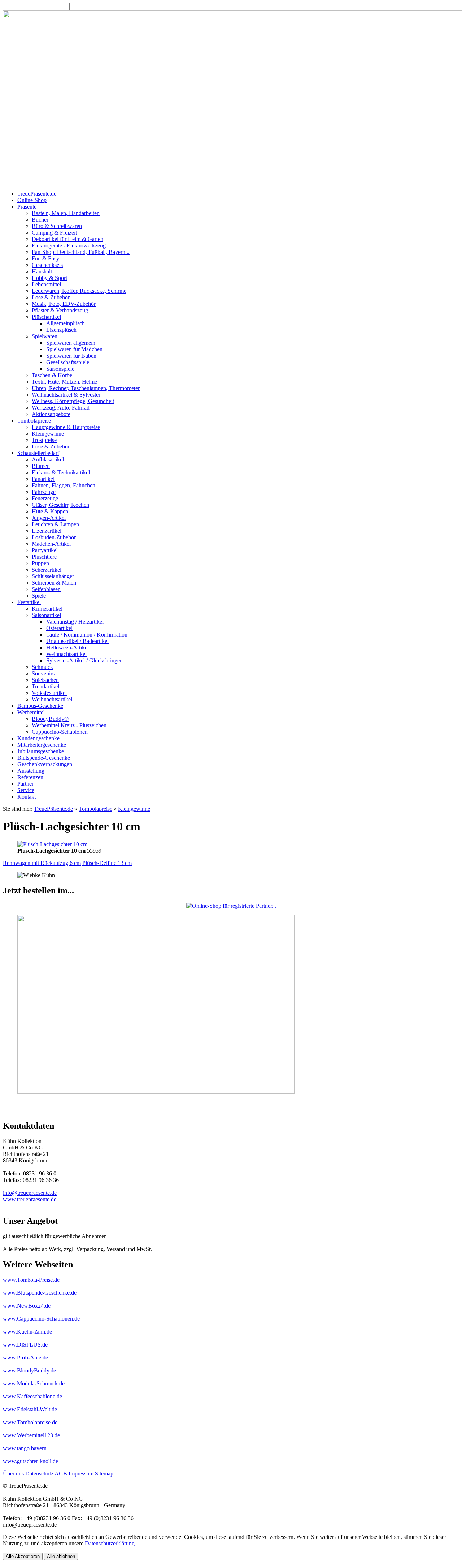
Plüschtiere (44, 557)
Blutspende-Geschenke (43, 758)
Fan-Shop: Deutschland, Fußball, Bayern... (81, 252)
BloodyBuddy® (50, 719)
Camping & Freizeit (54, 232)
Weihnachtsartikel (66, 654)
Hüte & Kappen (50, 511)
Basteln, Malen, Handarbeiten (66, 213)
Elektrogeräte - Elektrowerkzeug (69, 245)
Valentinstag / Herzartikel (75, 621)
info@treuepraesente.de (30, 1193)
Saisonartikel (46, 615)
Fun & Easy (45, 258)
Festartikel (29, 602)
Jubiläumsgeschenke (40, 751)
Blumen (41, 466)
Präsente (26, 207)
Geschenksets (47, 265)
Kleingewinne (48, 433)
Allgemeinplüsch (65, 323)
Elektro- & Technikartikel (61, 472)
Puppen (40, 563)
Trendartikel (45, 686)
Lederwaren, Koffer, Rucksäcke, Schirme (79, 291)
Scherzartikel (46, 570)
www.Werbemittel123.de (31, 1435)
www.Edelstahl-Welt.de (30, 1409)
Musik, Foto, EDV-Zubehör (64, 304)
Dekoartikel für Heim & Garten (67, 239)
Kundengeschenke (38, 738)
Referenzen (30, 777)
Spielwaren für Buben (71, 356)
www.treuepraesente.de (29, 1199)
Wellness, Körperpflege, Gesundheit (73, 401)
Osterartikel (59, 628)
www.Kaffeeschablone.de (32, 1396)
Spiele (39, 596)
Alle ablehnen (61, 1556)
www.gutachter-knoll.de (30, 1461)
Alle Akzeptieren (23, 1556)
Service (25, 790)
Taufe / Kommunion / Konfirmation (86, 634)
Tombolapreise (34, 420)
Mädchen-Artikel (51, 544)
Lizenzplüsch (61, 330)
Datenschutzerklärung (110, 1543)
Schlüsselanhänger (53, 576)
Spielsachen (45, 680)
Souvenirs (43, 673)
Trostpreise (44, 440)
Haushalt (42, 271)
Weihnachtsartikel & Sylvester (66, 395)
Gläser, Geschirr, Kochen (60, 505)
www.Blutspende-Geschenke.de (40, 1293)
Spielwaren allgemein (70, 343)
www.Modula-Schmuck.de (34, 1383)
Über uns (13, 1473)
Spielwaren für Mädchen (74, 349)
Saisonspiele (60, 369)
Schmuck (42, 667)
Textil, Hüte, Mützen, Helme (64, 382)
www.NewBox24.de (27, 1306)
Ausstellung (30, 771)
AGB (61, 1473)
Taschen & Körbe (52, 375)
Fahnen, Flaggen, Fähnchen (63, 485)
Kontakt (26, 797)
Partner (25, 784)
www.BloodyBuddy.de (29, 1370)
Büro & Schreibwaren (57, 226)
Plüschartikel (46, 317)
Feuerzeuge (45, 498)
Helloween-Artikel (67, 647)
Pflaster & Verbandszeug (60, 310)
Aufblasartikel (48, 459)
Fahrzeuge (44, 492)
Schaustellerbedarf (38, 453)
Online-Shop (32, 200)
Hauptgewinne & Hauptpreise (66, 427)
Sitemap (104, 1473)
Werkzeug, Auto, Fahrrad (61, 408)
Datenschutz (39, 1473)
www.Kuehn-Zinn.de (27, 1331)
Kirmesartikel (47, 609)
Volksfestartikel (49, 693)
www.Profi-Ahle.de (25, 1357)
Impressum (81, 1473)
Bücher (40, 219)
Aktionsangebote (51, 414)
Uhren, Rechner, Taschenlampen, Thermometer (86, 388)
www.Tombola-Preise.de (31, 1280)
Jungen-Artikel (49, 518)
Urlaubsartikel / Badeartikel (77, 641)
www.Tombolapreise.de (30, 1422)
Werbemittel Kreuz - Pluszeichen (69, 725)
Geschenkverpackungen (44, 764)
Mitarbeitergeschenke (41, 745)
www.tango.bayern (25, 1448)
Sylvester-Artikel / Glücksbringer (84, 660)
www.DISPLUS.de (25, 1344)
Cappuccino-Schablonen (60, 732)
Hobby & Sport (49, 278)
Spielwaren (44, 336)
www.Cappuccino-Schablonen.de (41, 1319)
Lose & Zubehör (51, 297)
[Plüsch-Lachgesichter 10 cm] (52, 844)
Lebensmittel (46, 284)
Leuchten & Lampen (55, 524)
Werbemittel (31, 712)
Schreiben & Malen (54, 583)
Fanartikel (43, 479)
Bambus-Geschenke (40, 706)
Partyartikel (45, 550)
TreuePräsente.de (36, 194)
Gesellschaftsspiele (67, 362)
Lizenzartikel (46, 531)
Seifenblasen (46, 589)
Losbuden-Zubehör (54, 537)
